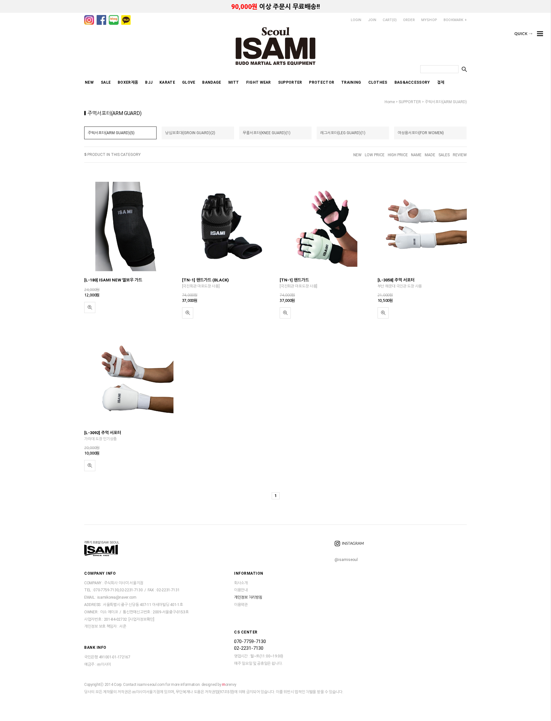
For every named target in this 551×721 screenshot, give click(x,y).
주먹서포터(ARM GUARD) (446, 102)
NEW (89, 82)
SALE (106, 82)
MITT (233, 82)
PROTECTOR (321, 82)
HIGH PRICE (398, 155)
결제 (440, 82)
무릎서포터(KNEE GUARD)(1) (266, 133)
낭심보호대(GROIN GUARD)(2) (190, 133)
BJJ (148, 82)
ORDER (409, 20)
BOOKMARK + (455, 20)
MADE (430, 155)
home (390, 102)
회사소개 (241, 583)
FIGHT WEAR (258, 82)
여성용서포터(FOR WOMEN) (421, 133)
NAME (416, 155)
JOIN (372, 20)
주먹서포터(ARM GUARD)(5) (111, 133)
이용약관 (241, 604)
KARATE (167, 82)
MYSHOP (429, 20)
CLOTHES (377, 82)
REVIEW (460, 155)
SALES (444, 155)
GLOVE (188, 82)
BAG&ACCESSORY (412, 82)
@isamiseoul (346, 559)
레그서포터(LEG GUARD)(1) (342, 133)
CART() (389, 20)
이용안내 (241, 590)
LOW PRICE (375, 155)
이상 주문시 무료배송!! (275, 7)
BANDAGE (211, 82)
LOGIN (356, 20)
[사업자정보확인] (141, 619)
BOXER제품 (128, 82)
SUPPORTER (290, 82)
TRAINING (351, 82)
